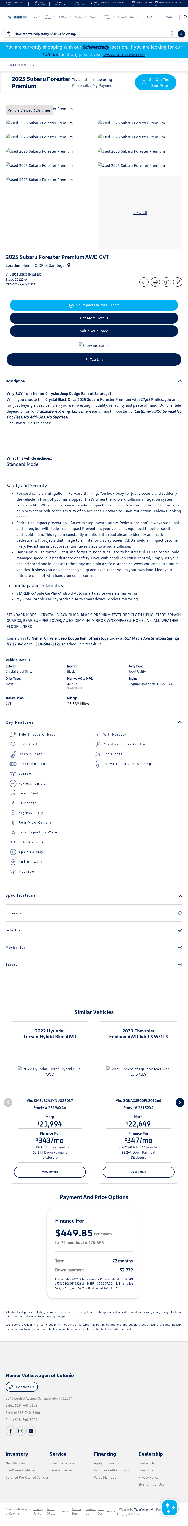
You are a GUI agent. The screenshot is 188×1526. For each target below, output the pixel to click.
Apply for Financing (108, 1463)
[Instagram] (21, 1431)
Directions (145, 1470)
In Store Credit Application (113, 1470)
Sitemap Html (77, 1511)
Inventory (17, 1454)
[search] (185, 17)
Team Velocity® (143, 1509)
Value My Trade (105, 1477)
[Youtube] (31, 1431)
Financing (105, 1454)
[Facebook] (10, 1431)
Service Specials (61, 1470)
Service (58, 1454)
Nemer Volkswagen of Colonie (18, 1511)
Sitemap (65, 1511)
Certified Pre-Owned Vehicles (27, 1477)
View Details (50, 1172)
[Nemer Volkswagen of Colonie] (19, 16)
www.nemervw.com (124, 54)
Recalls (110, 1511)
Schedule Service (62, 1463)
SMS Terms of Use (151, 1484)
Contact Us (25, 1386)
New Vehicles (15, 1463)
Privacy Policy (148, 1477)
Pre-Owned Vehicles (20, 1470)
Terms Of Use (51, 1511)
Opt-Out (101, 1511)
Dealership (150, 1454)
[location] (91, 3)
